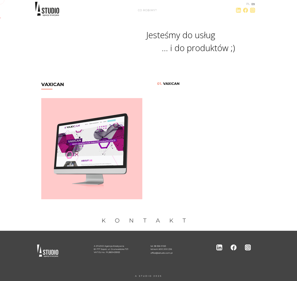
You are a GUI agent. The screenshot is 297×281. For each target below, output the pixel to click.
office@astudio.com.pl (162, 253)
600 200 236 (165, 249)
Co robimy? (147, 10)
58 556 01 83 (160, 246)
